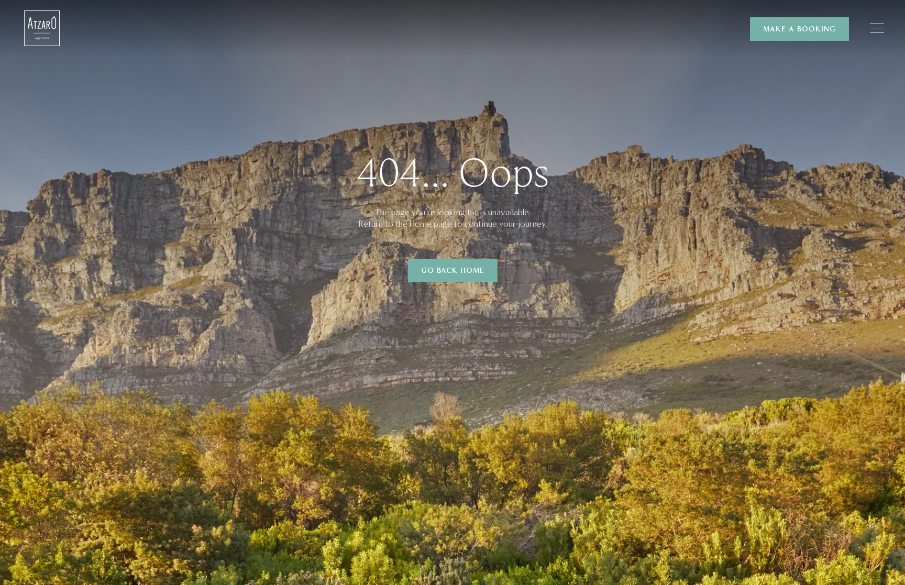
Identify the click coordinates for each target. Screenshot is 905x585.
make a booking (799, 29)
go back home (452, 270)
